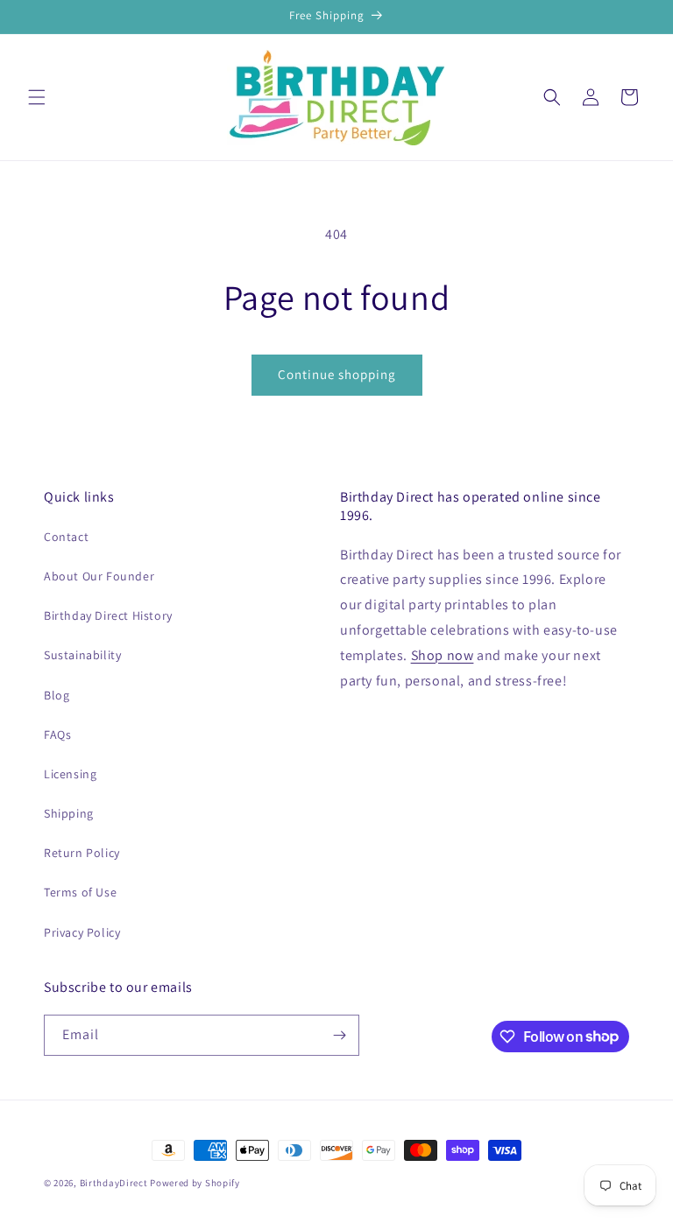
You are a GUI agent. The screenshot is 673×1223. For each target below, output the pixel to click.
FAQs (57, 734)
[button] (37, 97)
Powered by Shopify (195, 1183)
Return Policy (82, 853)
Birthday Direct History (108, 615)
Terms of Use (80, 892)
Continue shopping (337, 374)
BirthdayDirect (114, 1183)
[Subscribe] (339, 1035)
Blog (56, 695)
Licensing (70, 774)
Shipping (69, 813)
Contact (66, 537)
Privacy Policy (82, 932)
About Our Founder (99, 576)
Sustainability (82, 655)
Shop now (442, 655)
